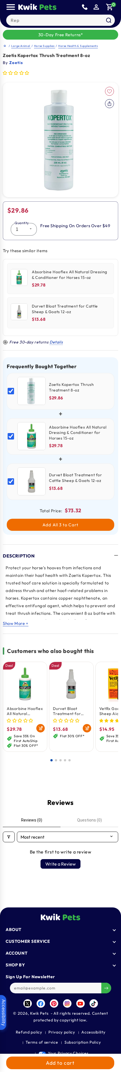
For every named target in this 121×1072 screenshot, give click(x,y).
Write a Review (60, 864)
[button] (109, 7)
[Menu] (10, 7)
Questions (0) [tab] (89, 820)
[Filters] (9, 837)
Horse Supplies (44, 46)
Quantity (22, 223)
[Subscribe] (106, 988)
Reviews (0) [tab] (31, 820)
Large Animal (21, 46)
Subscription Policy (82, 1042)
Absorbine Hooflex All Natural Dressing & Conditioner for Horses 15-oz (25, 711)
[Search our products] (108, 20)
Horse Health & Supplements (78, 46)
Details (56, 342)
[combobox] (60, 20)
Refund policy (29, 1032)
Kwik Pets (39, 1013)
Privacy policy (61, 1032)
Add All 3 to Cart (60, 524)
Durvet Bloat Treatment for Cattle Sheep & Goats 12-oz (67, 711)
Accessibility (93, 1032)
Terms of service (42, 1042)
